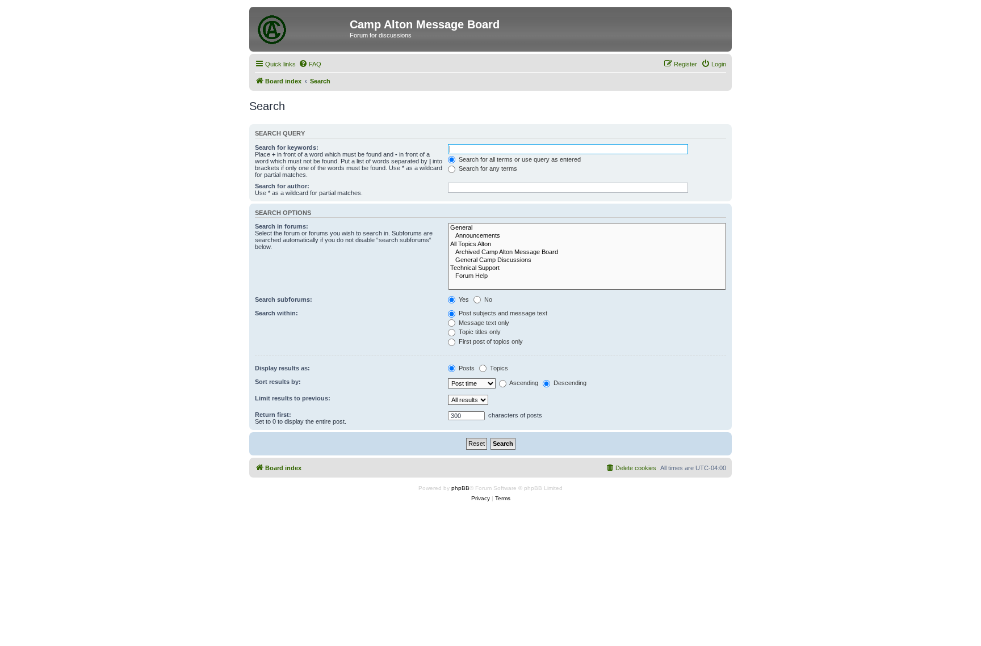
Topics (498, 368)
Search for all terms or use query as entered (519, 159)
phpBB (460, 488)
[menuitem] (310, 64)
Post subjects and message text (502, 313)
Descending (569, 382)
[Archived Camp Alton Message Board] (587, 252)
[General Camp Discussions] (587, 260)
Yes (463, 299)
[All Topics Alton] (587, 244)
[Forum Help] (587, 276)
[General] (587, 228)
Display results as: (282, 368)
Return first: (273, 414)
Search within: (276, 313)
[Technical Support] (587, 268)
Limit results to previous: (292, 398)
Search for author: (282, 186)
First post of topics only (490, 341)
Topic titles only (479, 331)
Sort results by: (278, 381)
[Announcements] (587, 236)
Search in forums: (281, 226)
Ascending (523, 382)
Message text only (483, 322)
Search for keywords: (286, 147)
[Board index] (301, 28)
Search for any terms (487, 168)
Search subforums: (283, 299)
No (487, 299)
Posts (466, 368)
